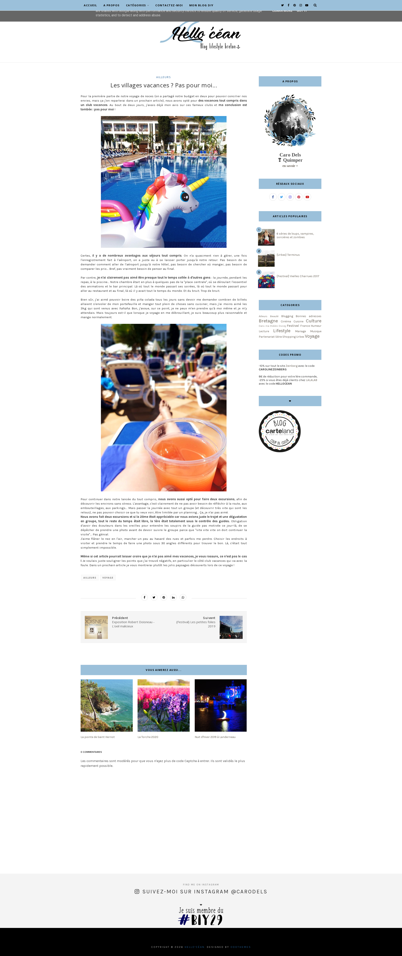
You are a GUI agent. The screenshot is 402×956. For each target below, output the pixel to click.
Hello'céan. (195, 947)
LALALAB (311, 380)
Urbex (300, 336)
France (305, 326)
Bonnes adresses (308, 316)
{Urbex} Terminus (288, 255)
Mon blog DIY (201, 5)
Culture (313, 321)
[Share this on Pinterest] (163, 597)
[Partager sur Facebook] (144, 597)
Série (278, 336)
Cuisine (298, 321)
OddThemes (241, 947)
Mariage (300, 331)
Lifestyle (281, 330)
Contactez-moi (169, 5)
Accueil (90, 5)
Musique (315, 331)
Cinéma (286, 321)
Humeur (316, 326)
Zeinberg (292, 366)
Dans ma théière (268, 326)
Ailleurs (163, 77)
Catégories (136, 5)
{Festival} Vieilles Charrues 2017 (298, 276)
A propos (111, 5)
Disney (282, 326)
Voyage (107, 577)
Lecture (264, 331)
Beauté (274, 316)
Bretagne (268, 321)
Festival (293, 326)
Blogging (287, 316)
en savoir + (290, 166)
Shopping (289, 336)
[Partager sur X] (154, 597)
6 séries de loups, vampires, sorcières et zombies (295, 235)
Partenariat (267, 336)
